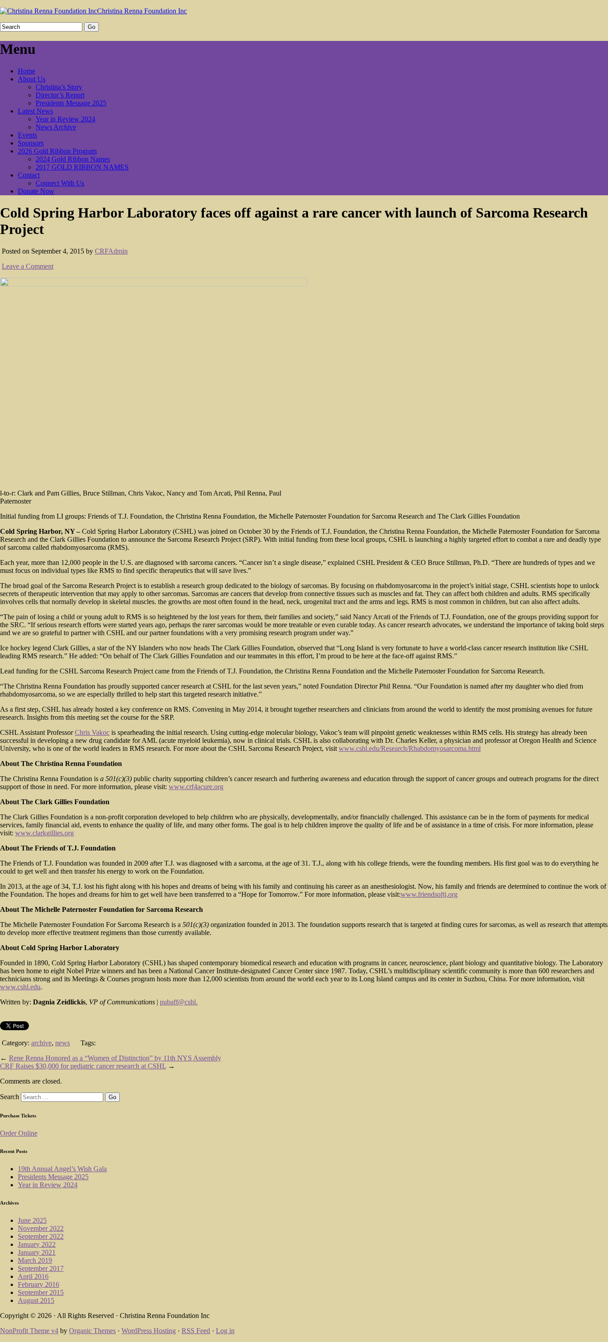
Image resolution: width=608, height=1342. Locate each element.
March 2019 (35, 1260)
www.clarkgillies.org (44, 833)
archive (41, 1043)
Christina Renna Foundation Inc (142, 11)
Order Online (18, 1133)
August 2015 (36, 1300)
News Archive (56, 127)
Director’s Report (60, 95)
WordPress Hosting (149, 1330)
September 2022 (41, 1236)
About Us (31, 79)
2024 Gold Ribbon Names (73, 159)
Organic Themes (92, 1330)
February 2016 (38, 1284)
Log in (225, 1330)
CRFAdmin (111, 251)
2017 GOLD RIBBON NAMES (82, 167)
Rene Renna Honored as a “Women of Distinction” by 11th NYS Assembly (115, 1058)
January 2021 (37, 1252)
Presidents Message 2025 (71, 103)
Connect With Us (60, 183)
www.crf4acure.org (196, 786)
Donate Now (36, 191)
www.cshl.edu (20, 987)
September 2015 (41, 1292)
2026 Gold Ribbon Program (57, 151)
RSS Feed (196, 1330)
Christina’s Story (59, 87)
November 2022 (41, 1228)
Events (27, 135)
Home (26, 71)
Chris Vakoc (92, 732)
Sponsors (31, 143)
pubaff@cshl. (179, 1002)
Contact (29, 175)
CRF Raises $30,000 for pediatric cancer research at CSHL (83, 1066)
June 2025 (32, 1220)
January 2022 (37, 1244)
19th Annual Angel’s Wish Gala (62, 1169)
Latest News (35, 111)
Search (9, 1096)
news (62, 1043)
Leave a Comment (27, 266)
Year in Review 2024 (65, 119)
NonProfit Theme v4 (29, 1330)
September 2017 (41, 1268)
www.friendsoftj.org (429, 894)
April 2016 (33, 1276)
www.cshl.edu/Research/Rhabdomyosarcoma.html (410, 748)
